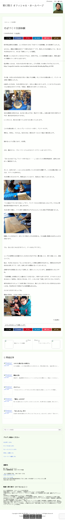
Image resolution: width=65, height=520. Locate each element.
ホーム (7, 22)
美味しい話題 (8, 453)
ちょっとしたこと (10, 449)
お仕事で (14, 22)
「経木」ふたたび (19, 399)
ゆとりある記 (8, 445)
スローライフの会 (8, 477)
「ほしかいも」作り (20, 411)
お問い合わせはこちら (9, 474)
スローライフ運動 (9, 456)
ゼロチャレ (17, 387)
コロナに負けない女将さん (22, 363)
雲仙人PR (16, 375)
